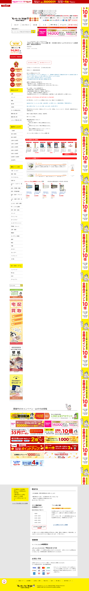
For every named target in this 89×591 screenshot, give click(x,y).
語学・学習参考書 (15, 191)
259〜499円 (13, 134)
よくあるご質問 (74, 17)
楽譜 (12, 239)
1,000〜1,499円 (14, 140)
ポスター (13, 249)
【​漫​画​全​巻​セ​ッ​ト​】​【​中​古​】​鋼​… (54, 193)
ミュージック (14, 269)
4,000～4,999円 (14, 153)
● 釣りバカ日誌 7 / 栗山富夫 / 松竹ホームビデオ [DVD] (39, 77)
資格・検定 (13, 174)
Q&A (52, 580)
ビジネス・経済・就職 (16, 203)
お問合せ (67, 17)
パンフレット (14, 255)
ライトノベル (14, 216)
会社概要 (28, 580)
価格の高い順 (14, 116)
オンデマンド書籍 (15, 236)
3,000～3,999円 (14, 150)
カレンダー (13, 252)
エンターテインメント (16, 223)
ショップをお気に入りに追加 (20, 503)
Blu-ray (12, 272)
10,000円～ (13, 160)
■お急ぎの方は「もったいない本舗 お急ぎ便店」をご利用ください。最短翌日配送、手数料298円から (49, 103)
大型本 (12, 107)
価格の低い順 (14, 113)
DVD (12, 276)
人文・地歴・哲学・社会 (16, 200)
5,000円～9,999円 (15, 156)
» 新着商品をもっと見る (70, 154)
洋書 (12, 245)
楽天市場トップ (67, 580)
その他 (12, 259)
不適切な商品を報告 (46, 67)
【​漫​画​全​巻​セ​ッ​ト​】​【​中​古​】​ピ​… (45, 193)
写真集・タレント (15, 226)
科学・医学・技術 (15, 210)
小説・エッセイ (14, 170)
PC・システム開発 (15, 206)
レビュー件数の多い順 (16, 120)
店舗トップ (20, 580)
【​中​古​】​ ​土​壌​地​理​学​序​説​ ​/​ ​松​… (62, 193)
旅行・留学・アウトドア (16, 195)
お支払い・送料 (37, 580)
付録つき (13, 180)
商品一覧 (46, 580)
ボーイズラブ (14, 219)
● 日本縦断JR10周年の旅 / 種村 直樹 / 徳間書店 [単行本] (39, 79)
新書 (12, 100)
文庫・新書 (13, 229)
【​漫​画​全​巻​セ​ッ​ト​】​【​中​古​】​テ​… (29, 193)
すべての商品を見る (15, 110)
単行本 (12, 103)
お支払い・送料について (57, 17)
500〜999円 (13, 137)
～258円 (13, 130)
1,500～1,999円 (14, 143)
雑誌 (12, 242)
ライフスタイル (14, 177)
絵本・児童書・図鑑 (15, 188)
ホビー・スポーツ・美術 (16, 184)
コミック (13, 97)
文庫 (12, 94)
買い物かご (58, 580)
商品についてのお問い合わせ (34, 67)
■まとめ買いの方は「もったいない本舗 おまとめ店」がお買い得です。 (43, 106)
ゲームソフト (14, 279)
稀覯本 (12, 232)
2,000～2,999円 (14, 147)
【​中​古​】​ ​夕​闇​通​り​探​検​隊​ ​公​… (37, 193)
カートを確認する (45, 17)
